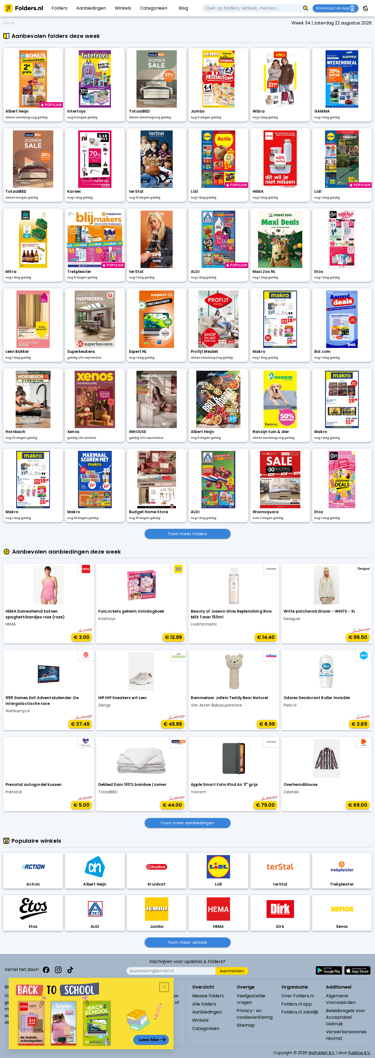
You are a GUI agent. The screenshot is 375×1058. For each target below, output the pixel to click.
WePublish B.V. (321, 1053)
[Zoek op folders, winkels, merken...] (306, 8)
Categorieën (205, 1028)
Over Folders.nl (297, 996)
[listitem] (59, 8)
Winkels (200, 1020)
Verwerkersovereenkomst (346, 1035)
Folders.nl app (296, 1004)
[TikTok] (70, 970)
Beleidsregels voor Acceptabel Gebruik (345, 1017)
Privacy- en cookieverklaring (255, 1013)
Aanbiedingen (207, 1012)
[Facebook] (46, 970)
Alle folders (204, 1004)
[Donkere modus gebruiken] (366, 8)
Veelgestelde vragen (251, 999)
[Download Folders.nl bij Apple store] (357, 970)
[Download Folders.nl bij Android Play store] (329, 970)
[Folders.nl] (23, 8)
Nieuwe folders (208, 996)
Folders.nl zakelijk (299, 1012)
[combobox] (251, 8)
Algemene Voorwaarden (341, 999)
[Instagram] (58, 970)
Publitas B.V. (359, 1053)
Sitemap (246, 1025)
